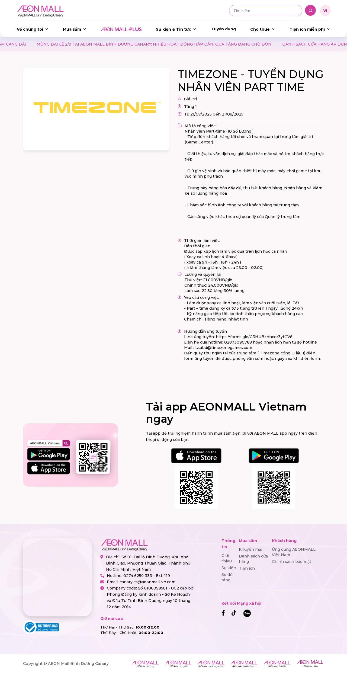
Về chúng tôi (30, 29)
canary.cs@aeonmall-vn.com (147, 581)
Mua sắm (72, 29)
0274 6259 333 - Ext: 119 (146, 575)
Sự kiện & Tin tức (173, 29)
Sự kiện (228, 567)
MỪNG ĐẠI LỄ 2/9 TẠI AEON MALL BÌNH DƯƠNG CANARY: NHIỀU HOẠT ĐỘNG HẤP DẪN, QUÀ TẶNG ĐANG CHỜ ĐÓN (128, 44)
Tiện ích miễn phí (307, 29)
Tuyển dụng (223, 29)
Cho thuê (260, 29)
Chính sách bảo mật (291, 561)
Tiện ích (247, 568)
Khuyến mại (250, 549)
